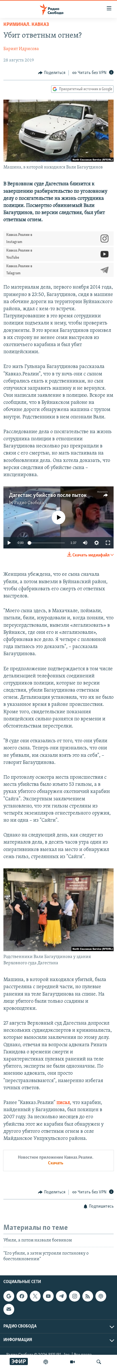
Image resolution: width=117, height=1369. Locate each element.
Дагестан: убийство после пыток (48, 495)
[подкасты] (45, 1362)
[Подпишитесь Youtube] (48, 1296)
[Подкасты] (100, 1296)
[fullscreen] (108, 542)
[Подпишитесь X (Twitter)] (35, 1296)
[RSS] (87, 1296)
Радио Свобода (29, 503)
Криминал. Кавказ (26, 24)
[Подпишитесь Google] (8, 1296)
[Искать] (98, 1362)
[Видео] (72, 1362)
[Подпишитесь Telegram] (61, 1296)
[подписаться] (8, 1309)
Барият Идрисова (21, 49)
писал (63, 1102)
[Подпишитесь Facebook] (21, 1296)
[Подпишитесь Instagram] (74, 1296)
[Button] (51, 73)
